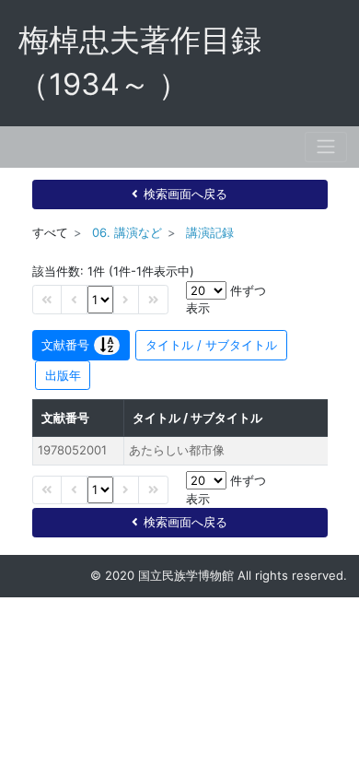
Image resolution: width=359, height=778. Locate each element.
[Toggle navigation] (326, 147)
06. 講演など (127, 232)
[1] (100, 299)
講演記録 (210, 232)
